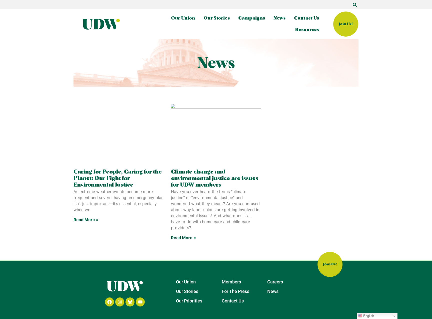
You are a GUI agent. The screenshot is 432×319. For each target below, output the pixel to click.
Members (231, 281)
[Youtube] (140, 301)
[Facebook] (109, 301)
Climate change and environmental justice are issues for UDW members (214, 178)
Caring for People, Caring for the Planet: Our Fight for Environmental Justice (118, 178)
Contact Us (306, 18)
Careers (275, 281)
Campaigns (251, 18)
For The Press (235, 291)
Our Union (183, 18)
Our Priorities (189, 300)
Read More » (86, 219)
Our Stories (217, 18)
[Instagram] (119, 301)
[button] (354, 5)
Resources (307, 30)
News (280, 18)
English (368, 316)
